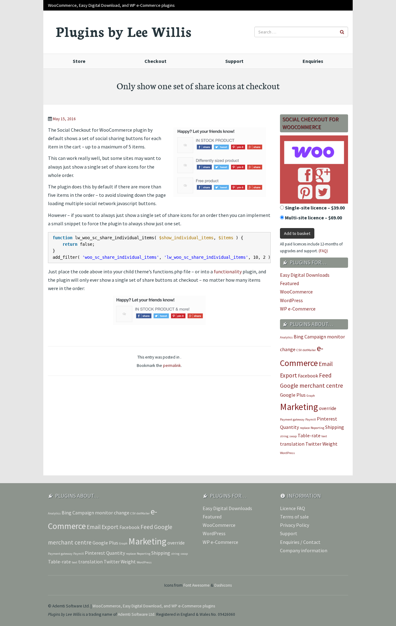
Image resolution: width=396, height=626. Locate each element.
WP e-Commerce (298, 309)
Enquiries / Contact (300, 542)
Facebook (308, 376)
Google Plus (293, 395)
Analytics (286, 337)
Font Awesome (196, 585)
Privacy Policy (294, 525)
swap (293, 436)
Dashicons (223, 585)
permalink (172, 365)
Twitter (313, 444)
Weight (330, 444)
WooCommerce (296, 292)
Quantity (289, 427)
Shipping (334, 427)
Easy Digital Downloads (304, 275)
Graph (311, 396)
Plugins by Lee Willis (123, 31)
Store (79, 61)
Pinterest (327, 419)
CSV (299, 350)
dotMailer (309, 350)
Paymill (310, 419)
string (284, 436)
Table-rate (309, 435)
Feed (325, 375)
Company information (303, 550)
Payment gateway (292, 419)
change (287, 349)
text (324, 436)
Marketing (299, 406)
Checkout (155, 61)
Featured (289, 283)
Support (234, 61)
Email (326, 364)
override (327, 408)
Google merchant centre (311, 385)
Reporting (317, 428)
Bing (298, 336)
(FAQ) (323, 250)
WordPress (291, 300)
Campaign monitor (324, 336)
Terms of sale (294, 517)
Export (288, 375)
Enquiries (313, 61)
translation (292, 444)
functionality (228, 271)
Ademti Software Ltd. (136, 614)
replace (305, 428)
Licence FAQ (292, 508)
